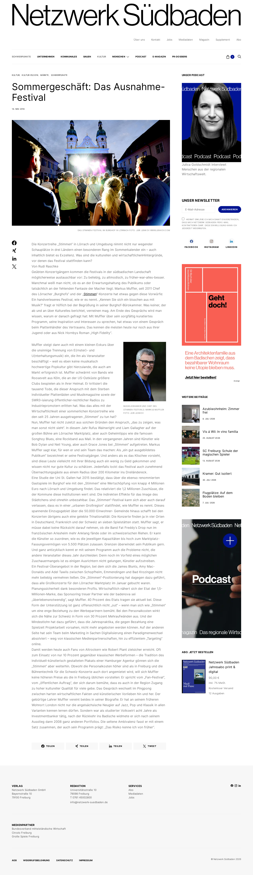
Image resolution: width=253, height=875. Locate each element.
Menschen (118, 56)
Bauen (87, 56)
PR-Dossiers (179, 56)
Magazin (204, 39)
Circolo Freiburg (22, 832)
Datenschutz (64, 860)
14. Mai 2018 (18, 109)
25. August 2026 (211, 438)
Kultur (101, 56)
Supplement (223, 39)
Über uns (139, 39)
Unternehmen (45, 56)
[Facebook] (232, 794)
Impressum (86, 860)
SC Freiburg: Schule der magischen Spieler (220, 452)
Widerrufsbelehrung (36, 860)
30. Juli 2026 (209, 480)
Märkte (44, 75)
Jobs (169, 39)
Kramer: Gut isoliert (217, 474)
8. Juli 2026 (209, 419)
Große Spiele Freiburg (25, 836)
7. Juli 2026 (209, 502)
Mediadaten (186, 39)
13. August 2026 (211, 460)
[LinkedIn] (240, 794)
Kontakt (155, 39)
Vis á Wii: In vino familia (220, 432)
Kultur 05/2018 (30, 75)
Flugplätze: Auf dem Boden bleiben (218, 494)
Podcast (140, 56)
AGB (14, 860)
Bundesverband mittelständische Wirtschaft (39, 828)
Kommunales (69, 56)
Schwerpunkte (21, 56)
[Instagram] (236, 794)
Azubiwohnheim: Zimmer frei (221, 410)
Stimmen (90, 294)
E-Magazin (159, 56)
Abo (238, 39)
